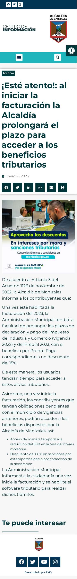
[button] (19, 57)
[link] (71, 50)
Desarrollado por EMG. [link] (38, 572)
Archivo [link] (8, 73)
